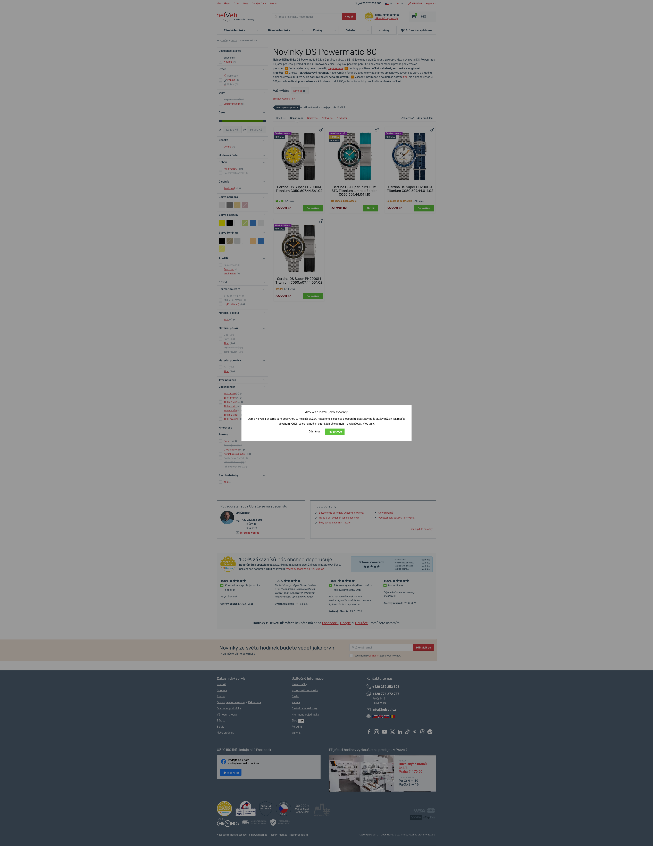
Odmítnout (315, 431)
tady (371, 423)
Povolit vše (335, 431)
